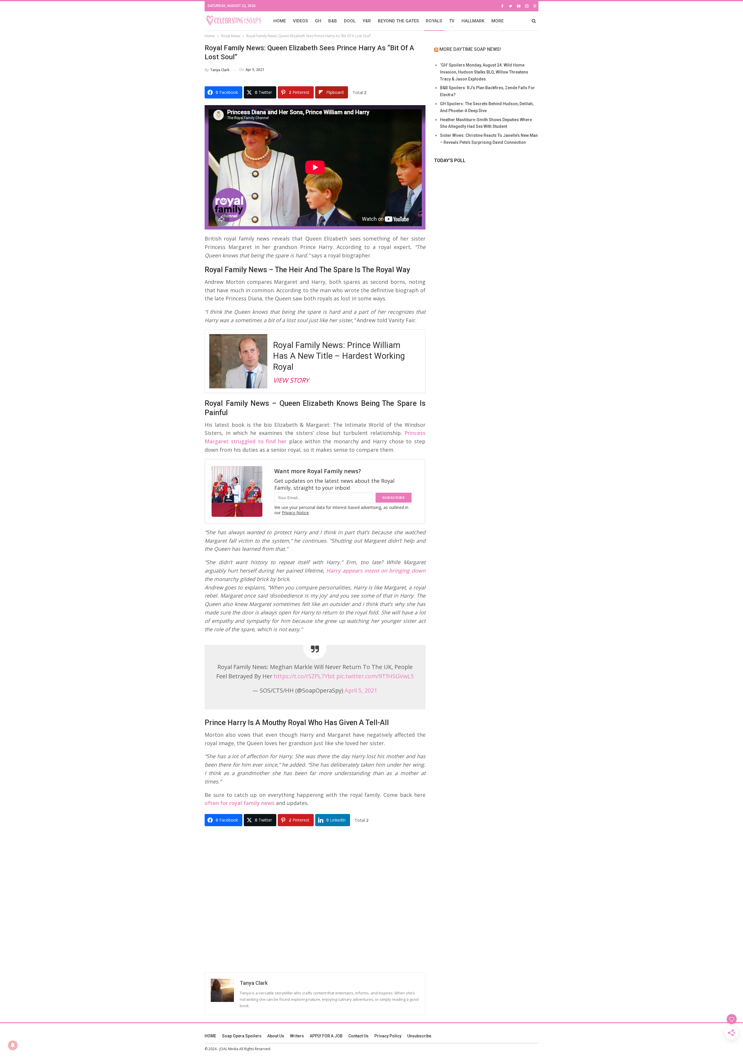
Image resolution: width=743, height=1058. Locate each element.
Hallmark (472, 21)
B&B (332, 21)
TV (452, 21)
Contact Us (358, 1036)
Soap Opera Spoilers (242, 1036)
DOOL (350, 21)
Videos (300, 21)
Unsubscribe (419, 1036)
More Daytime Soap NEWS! (470, 49)
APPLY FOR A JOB (326, 1036)
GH (318, 21)
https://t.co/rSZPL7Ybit (304, 676)
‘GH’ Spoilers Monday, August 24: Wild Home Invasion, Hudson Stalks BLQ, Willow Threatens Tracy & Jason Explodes (484, 72)
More (497, 21)
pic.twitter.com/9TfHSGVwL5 (375, 676)
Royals (434, 21)
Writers (297, 1036)
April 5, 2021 (361, 690)
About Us (275, 1036)
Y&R (367, 21)
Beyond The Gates (398, 21)
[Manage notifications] (12, 1045)
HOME (279, 21)
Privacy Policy (387, 1036)
